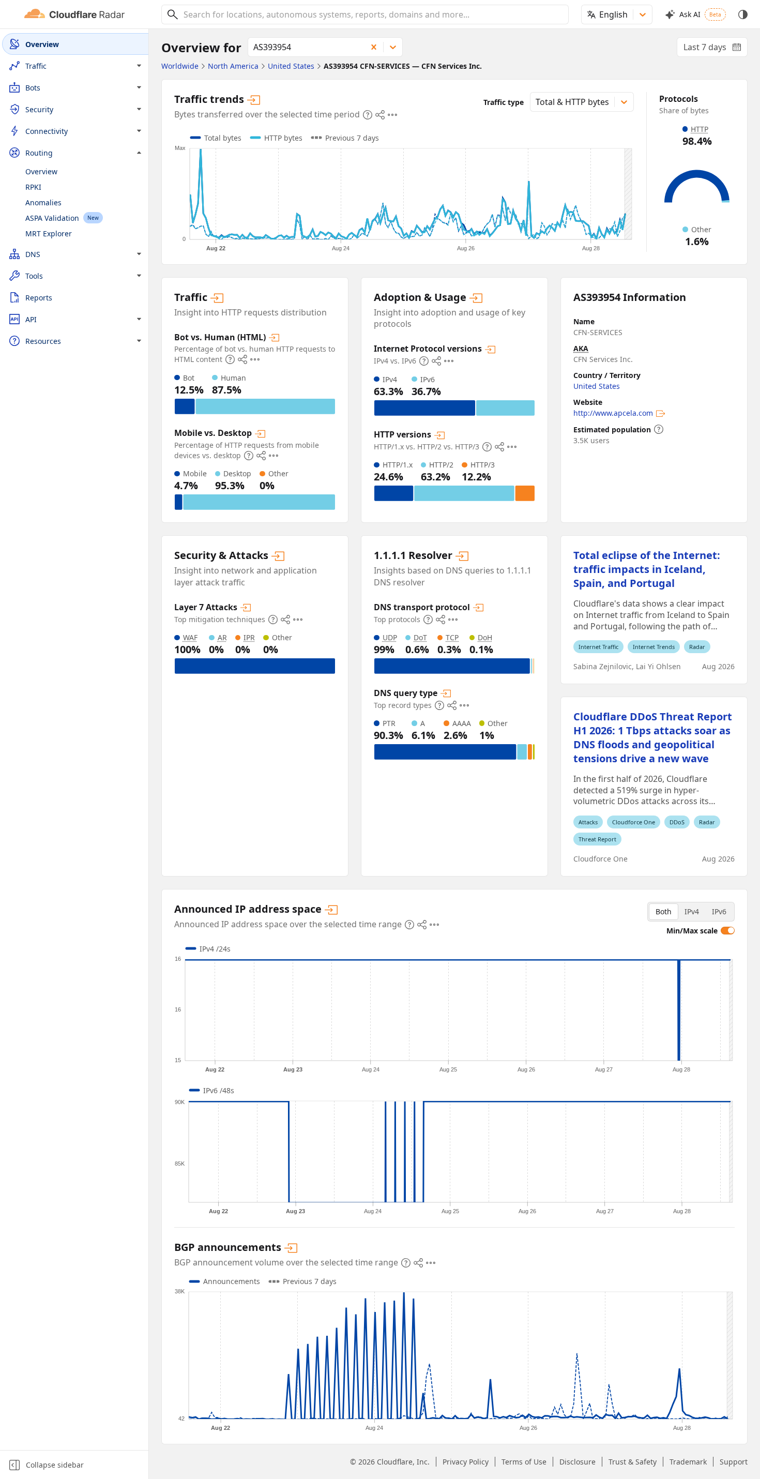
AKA (580, 348)
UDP (390, 637)
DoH (485, 637)
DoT (420, 637)
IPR (249, 637)
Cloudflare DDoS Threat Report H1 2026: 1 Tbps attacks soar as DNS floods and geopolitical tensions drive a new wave (652, 737)
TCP (452, 637)
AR (222, 637)
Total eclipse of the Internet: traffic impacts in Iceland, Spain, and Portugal (646, 569)
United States (596, 386)
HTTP (699, 129)
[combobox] (372, 14)
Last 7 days (715, 49)
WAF (190, 637)
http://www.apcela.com (613, 413)
